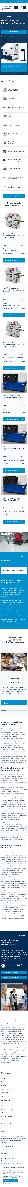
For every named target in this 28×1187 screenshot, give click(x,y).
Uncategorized (5, 1060)
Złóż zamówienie (7, 36)
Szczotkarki (17, 1056)
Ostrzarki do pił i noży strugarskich (16, 1041)
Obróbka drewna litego (17, 1035)
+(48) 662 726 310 (9, 1158)
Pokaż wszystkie (14, 196)
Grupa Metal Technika (11, 972)
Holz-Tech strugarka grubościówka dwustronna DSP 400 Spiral (13, 344)
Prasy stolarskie (12, 1049)
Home (3, 1078)
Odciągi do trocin (7, 1116)
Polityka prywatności (7, 1089)
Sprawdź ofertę (14, 31)
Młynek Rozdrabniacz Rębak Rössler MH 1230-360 (13, 396)
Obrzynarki (14, 1037)
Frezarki (9, 1024)
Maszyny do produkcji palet (8, 1031)
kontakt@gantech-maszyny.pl (12, 1163)
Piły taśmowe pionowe (16, 1047)
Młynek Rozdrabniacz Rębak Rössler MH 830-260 (13, 448)
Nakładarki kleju (5, 1035)
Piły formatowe (14, 1043)
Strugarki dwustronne (7, 1056)
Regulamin (4, 1092)
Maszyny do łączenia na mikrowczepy (11, 1027)
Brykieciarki (13, 1022)
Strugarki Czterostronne (14, 1054)
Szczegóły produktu (11, 260)
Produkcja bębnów (13, 1051)
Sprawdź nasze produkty (8, 702)
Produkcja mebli (7, 1109)
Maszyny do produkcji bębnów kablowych (12, 1029)
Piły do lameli (5, 1043)
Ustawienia (7, 1183)
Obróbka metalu (5, 1037)
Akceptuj (7, 1180)
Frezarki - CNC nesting (18, 1024)
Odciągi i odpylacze (10, 1039)
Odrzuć (14, 1180)
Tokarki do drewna (16, 1058)
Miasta (3, 1096)
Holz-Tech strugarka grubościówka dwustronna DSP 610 (13, 290)
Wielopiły (12, 1060)
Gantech (4, 1082)
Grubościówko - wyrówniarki (17, 1025)
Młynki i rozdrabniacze (19, 1033)
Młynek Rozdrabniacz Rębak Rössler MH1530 (11, 499)
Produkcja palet (9, 1052)
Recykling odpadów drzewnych (11, 1127)
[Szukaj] (15, 1)
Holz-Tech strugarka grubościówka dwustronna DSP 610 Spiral (13, 235)
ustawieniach (14, 1177)
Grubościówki (5, 1025)
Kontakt (3, 1085)
